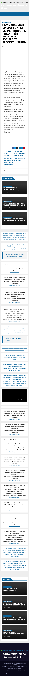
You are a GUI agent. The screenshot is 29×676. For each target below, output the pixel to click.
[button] (23, 14)
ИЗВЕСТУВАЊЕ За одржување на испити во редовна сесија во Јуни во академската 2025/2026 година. (14, 554)
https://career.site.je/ (14, 272)
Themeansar (14, 664)
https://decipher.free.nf (14, 321)
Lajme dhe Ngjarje (6, 22)
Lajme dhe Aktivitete (9, 673)
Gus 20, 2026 (7, 607)
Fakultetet (12, 666)
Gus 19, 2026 (7, 636)
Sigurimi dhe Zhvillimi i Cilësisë (21, 670)
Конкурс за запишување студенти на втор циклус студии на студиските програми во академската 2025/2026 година (14, 383)
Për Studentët (10, 668)
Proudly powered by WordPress (9, 663)
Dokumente (17, 673)
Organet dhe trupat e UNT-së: (21, 666)
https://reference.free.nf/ (14, 302)
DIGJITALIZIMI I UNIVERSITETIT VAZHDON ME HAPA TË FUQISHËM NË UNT (14, 634)
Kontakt (22, 673)
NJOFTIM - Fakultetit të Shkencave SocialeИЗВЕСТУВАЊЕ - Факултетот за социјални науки (14, 357)
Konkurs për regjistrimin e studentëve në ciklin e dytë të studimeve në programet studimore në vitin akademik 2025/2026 (14, 377)
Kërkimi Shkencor (17, 668)
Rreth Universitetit (5, 666)
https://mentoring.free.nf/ (14, 285)
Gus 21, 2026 (7, 592)
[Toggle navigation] (26, 14)
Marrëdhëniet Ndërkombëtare (7, 670)
